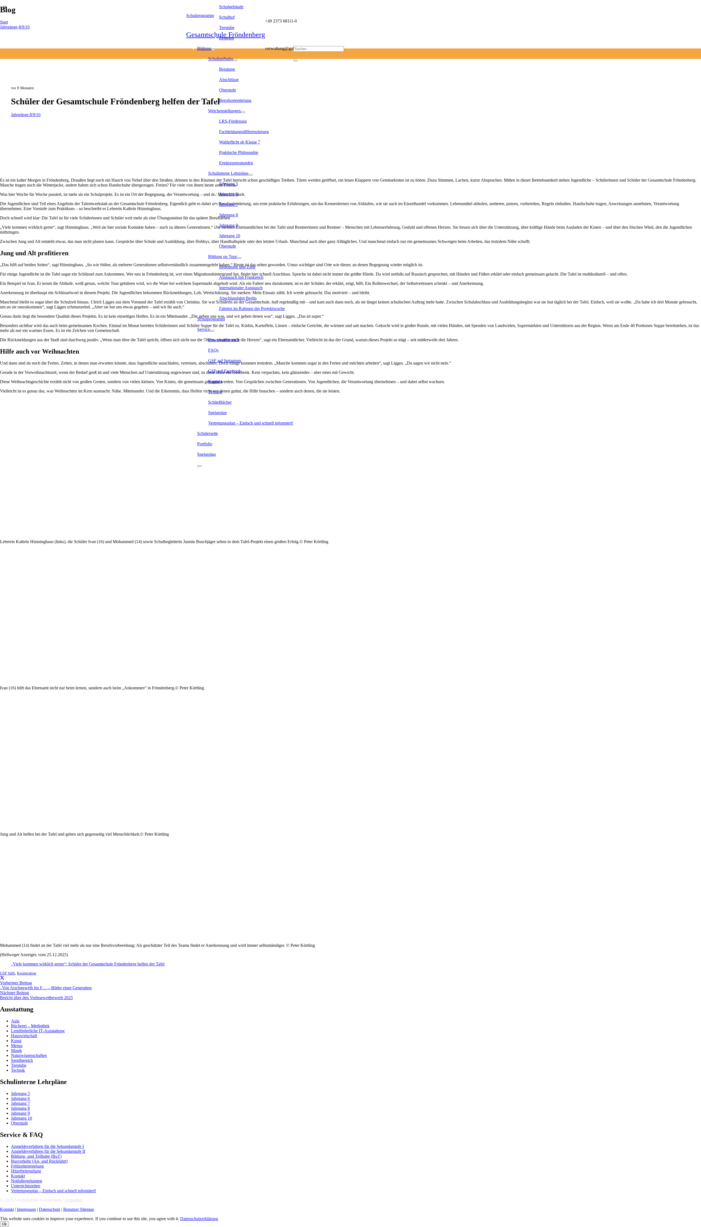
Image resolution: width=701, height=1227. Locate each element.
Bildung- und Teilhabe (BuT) (36, 1156)
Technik (18, 1070)
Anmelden (73, 1200)
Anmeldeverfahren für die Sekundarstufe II (48, 1151)
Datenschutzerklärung (199, 1218)
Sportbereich (22, 1060)
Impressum (26, 1209)
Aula (15, 1021)
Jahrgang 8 (20, 1108)
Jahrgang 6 (20, 1098)
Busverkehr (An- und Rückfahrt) (39, 1161)
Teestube (18, 1065)
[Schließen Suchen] (295, 60)
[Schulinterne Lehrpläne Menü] (250, 175)
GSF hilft (7, 973)
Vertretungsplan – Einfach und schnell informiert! (53, 1190)
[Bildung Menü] (213, 50)
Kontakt (18, 1176)
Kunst (16, 1040)
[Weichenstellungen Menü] (243, 112)
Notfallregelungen (26, 1181)
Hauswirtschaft (24, 1035)
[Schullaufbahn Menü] (235, 60)
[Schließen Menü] (199, 466)
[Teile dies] (2, 978)
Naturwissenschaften (29, 1055)
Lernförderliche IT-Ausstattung (38, 1030)
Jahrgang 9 (20, 1113)
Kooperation (26, 973)
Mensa (16, 1045)
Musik (16, 1050)
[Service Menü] (212, 331)
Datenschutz (49, 1209)
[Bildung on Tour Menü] (239, 258)
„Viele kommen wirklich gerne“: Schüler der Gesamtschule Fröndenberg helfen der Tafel (88, 964)
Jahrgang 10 (21, 1118)
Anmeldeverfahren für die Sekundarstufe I (47, 1146)
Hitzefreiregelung (26, 1171)
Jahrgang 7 (20, 1103)
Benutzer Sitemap (78, 1209)
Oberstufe (19, 1123)
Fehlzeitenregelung (27, 1166)
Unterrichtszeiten (25, 1185)
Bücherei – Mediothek (30, 1026)
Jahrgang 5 (20, 1093)
